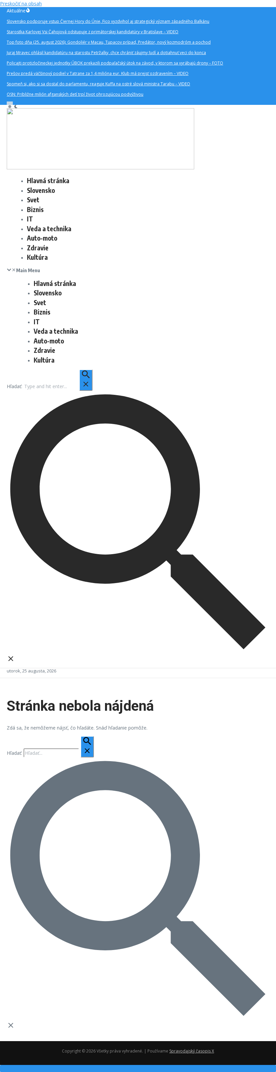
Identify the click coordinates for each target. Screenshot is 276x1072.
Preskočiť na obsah (21, 3)
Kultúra (37, 257)
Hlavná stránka (48, 180)
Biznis (35, 209)
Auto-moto (42, 238)
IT (30, 219)
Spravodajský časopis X (191, 1051)
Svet (33, 200)
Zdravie (37, 248)
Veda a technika (49, 228)
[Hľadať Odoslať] (86, 380)
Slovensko (41, 190)
